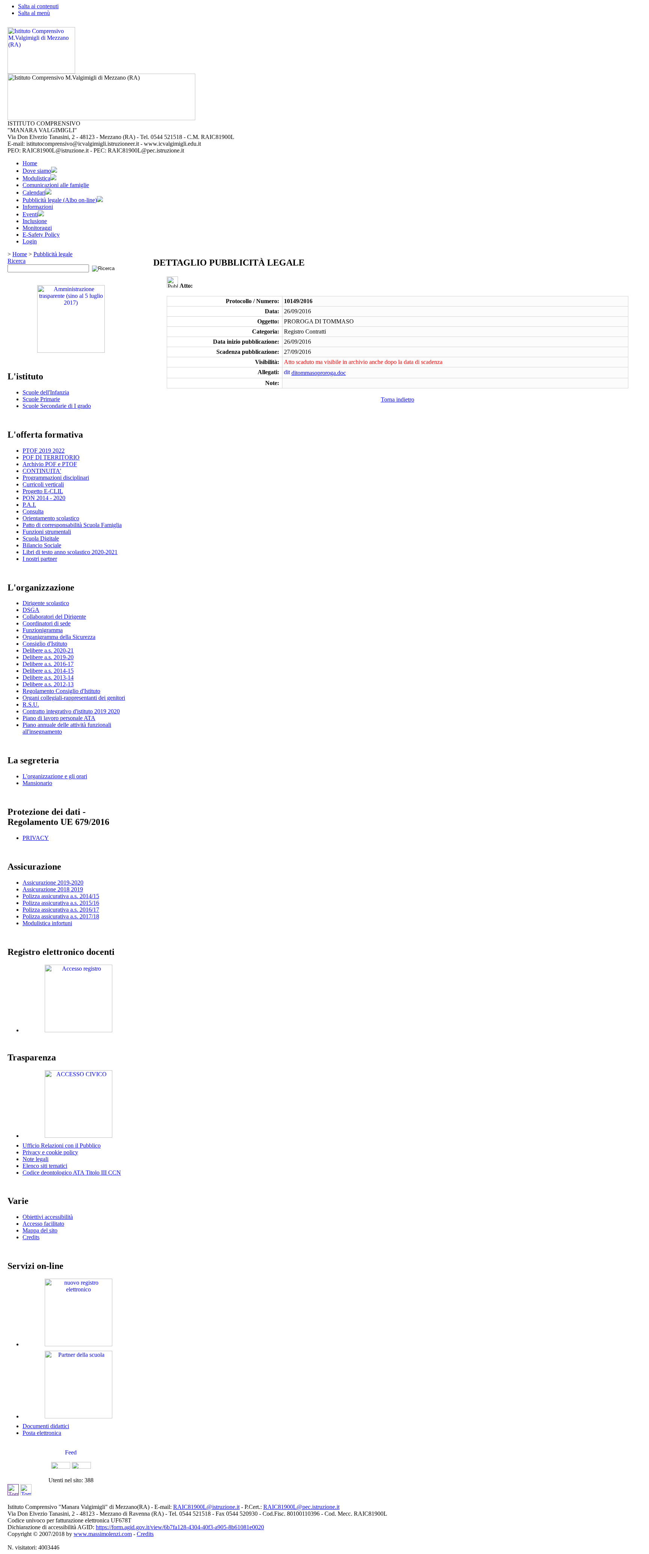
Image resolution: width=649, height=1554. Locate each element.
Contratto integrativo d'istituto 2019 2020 (71, 711)
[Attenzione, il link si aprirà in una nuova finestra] (78, 1344)
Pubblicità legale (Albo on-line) (60, 200)
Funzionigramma (43, 630)
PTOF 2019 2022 (44, 450)
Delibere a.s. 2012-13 (48, 684)
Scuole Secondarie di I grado (57, 406)
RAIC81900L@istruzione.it (206, 1507)
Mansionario (37, 783)
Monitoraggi (37, 228)
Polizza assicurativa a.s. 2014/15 (61, 896)
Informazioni (38, 207)
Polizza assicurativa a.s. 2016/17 (61, 909)
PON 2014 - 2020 (44, 498)
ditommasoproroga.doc (318, 373)
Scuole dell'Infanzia (46, 392)
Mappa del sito (40, 1230)
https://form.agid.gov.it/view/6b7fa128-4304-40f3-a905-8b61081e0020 (180, 1527)
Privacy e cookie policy (50, 1152)
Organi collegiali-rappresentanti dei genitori (74, 698)
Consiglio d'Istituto (45, 643)
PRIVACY (36, 838)
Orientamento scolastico (51, 518)
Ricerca (17, 261)
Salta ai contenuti (38, 6)
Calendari (34, 192)
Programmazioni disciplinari (56, 477)
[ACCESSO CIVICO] (78, 1136)
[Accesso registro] (78, 1030)
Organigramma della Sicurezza (59, 637)
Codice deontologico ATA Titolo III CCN (72, 1172)
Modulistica (36, 178)
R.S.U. (31, 704)
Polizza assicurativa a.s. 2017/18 (61, 916)
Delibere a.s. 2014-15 (48, 671)
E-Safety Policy (41, 234)
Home (30, 163)
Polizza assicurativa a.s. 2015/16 (61, 903)
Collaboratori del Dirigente (54, 616)
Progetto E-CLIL (43, 491)
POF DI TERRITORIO (51, 457)
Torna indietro (397, 399)
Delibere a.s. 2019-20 (48, 657)
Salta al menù (34, 13)
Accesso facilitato (43, 1223)
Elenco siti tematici (45, 1166)
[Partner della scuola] (78, 1416)
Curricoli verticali (43, 484)
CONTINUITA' (42, 471)
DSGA (31, 610)
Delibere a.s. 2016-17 (48, 664)
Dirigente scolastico (46, 603)
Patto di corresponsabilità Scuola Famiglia (72, 525)
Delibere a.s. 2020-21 (48, 650)
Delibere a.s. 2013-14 (48, 677)
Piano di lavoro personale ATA (59, 718)
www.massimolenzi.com (103, 1534)
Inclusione (35, 221)
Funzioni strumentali (47, 532)
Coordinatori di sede (47, 623)
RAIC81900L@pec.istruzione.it (301, 1507)
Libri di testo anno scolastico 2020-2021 (70, 552)
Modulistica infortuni (47, 923)
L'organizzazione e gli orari (55, 776)
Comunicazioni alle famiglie (56, 185)
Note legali (35, 1159)
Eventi (30, 214)
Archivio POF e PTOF (50, 464)
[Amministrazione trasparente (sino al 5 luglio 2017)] (71, 350)
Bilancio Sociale (42, 545)
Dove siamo (37, 171)
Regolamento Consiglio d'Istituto (61, 691)
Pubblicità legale (52, 254)
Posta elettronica (42, 1433)
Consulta (33, 511)
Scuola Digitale (41, 538)
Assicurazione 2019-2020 (53, 882)
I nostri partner (40, 559)
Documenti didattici (46, 1426)
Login (30, 241)
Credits (31, 1237)
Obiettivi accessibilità (48, 1217)
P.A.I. (29, 504)
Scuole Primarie (41, 399)
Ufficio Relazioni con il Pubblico (62, 1145)
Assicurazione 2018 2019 (53, 889)
